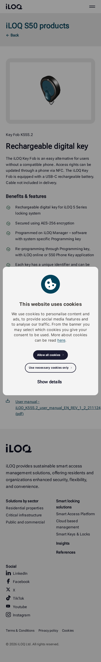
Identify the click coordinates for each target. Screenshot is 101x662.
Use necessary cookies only (49, 367)
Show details (49, 381)
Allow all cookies (48, 355)
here (61, 340)
